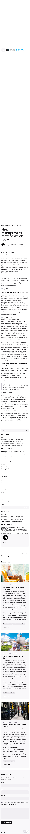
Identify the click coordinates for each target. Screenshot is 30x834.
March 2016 (4, 467)
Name (3, 782)
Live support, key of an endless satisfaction (12, 439)
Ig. (5, 833)
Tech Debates (5, 487)
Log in (3, 495)
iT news (13, 225)
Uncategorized (5, 489)
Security (3, 485)
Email (3, 789)
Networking (4, 483)
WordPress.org (5, 501)
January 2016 (4, 471)
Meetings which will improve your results (17, 461)
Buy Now (3, 437)
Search (3, 504)
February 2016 (5, 469)
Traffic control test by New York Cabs (11, 441)
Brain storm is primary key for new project (16, 457)
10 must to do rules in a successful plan (15, 459)
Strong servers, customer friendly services (12, 443)
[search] (27, 430)
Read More (6, 627)
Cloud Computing (5, 225)
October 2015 (4, 473)
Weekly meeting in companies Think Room (12, 445)
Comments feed (5, 499)
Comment (4, 807)
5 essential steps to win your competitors (16, 455)
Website (3, 795)
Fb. (2, 833)
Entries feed (4, 497)
